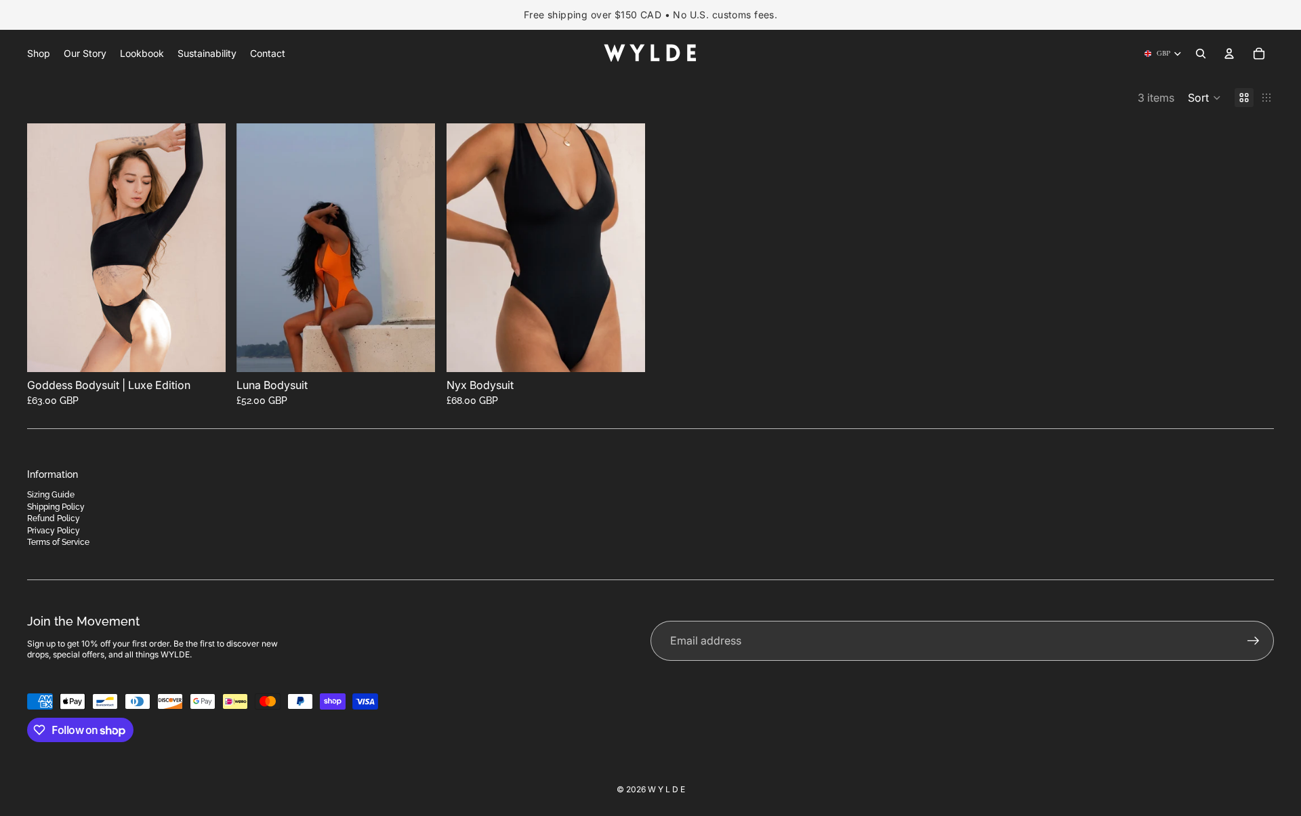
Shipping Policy (56, 507)
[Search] (1201, 53)
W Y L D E (666, 789)
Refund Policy (53, 518)
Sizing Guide (51, 494)
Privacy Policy (53, 530)
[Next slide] (205, 248)
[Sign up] (1253, 641)
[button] (1204, 98)
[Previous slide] (47, 248)
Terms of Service (58, 542)
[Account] (1229, 53)
